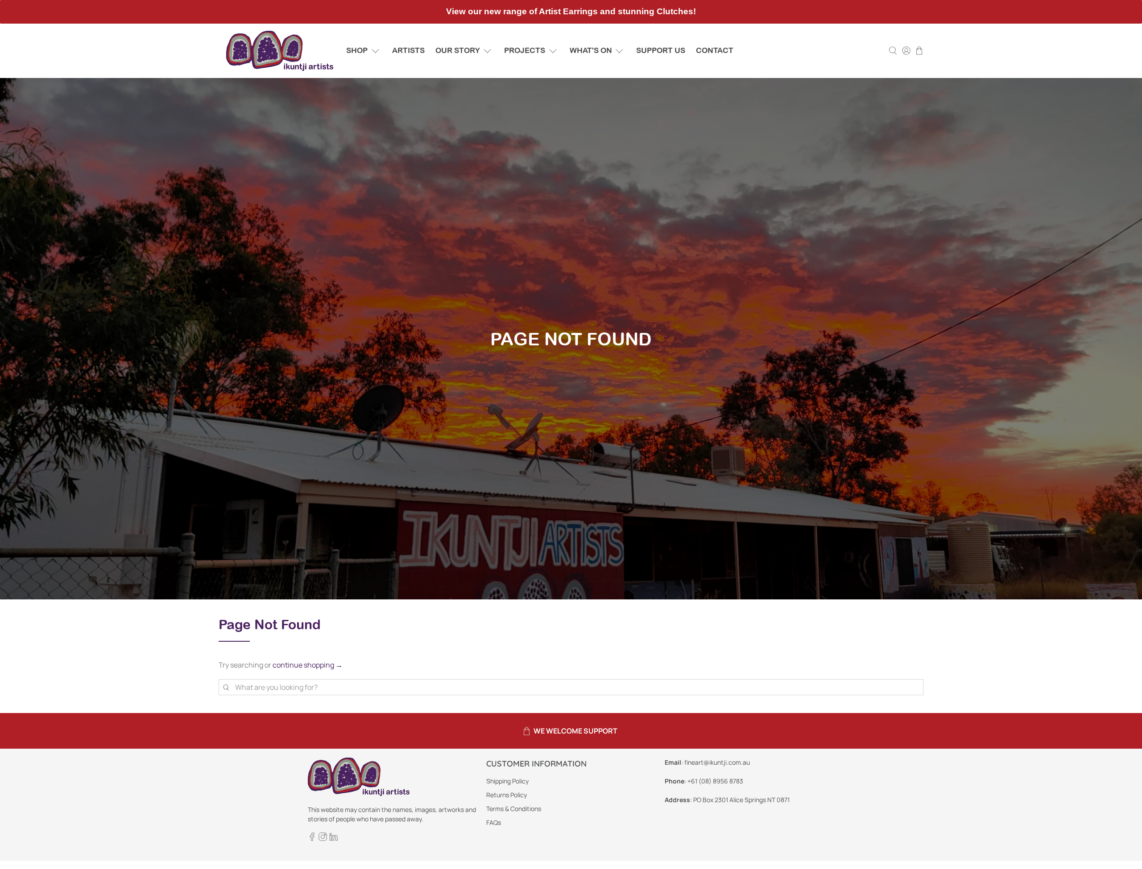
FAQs (493, 822)
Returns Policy (506, 795)
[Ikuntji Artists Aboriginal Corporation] (279, 51)
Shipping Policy (507, 781)
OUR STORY (457, 50)
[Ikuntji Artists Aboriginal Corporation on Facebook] (312, 838)
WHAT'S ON (591, 50)
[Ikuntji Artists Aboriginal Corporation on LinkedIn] (333, 838)
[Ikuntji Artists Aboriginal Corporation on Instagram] (323, 838)
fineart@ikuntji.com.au (717, 762)
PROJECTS (524, 50)
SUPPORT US (660, 50)
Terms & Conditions (513, 808)
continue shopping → (308, 665)
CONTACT (714, 50)
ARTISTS (408, 50)
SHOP (357, 50)
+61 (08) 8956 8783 (715, 781)
